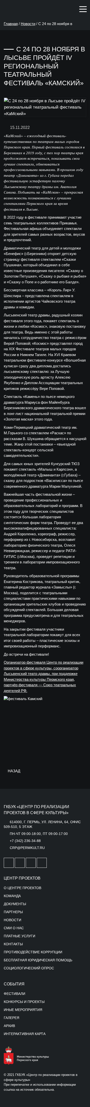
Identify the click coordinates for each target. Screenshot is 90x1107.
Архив (9, 1026)
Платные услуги (19, 936)
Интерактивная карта (25, 1034)
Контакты (13, 944)
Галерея (11, 1018)
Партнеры (13, 912)
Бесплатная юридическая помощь (38, 960)
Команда (12, 896)
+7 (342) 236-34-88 (25, 841)
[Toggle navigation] (83, 9)
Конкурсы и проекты (24, 1002)
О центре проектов (22, 888)
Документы (15, 904)
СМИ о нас (14, 928)
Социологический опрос (29, 968)
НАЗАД (13, 771)
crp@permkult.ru (27, 848)
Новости (28, 24)
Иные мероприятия (23, 1010)
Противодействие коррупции (33, 952)
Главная (11, 24)
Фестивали (14, 994)
